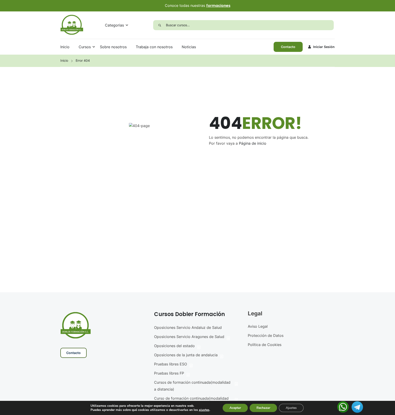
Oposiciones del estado (174, 345)
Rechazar (263, 408)
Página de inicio (252, 143)
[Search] (159, 25)
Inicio (64, 47)
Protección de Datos (265, 335)
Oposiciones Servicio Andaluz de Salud (188, 327)
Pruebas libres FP (169, 373)
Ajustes (291, 408)
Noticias (189, 47)
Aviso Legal (258, 326)
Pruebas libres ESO (170, 364)
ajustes (204, 410)
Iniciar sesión (324, 47)
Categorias (114, 25)
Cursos (85, 47)
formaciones (218, 5)
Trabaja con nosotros (154, 47)
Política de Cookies (264, 344)
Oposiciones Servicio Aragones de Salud (189, 336)
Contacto (288, 47)
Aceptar (235, 408)
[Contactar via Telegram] (357, 406)
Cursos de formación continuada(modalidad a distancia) (192, 385)
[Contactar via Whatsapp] (343, 406)
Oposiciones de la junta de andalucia (186, 355)
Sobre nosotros (113, 47)
